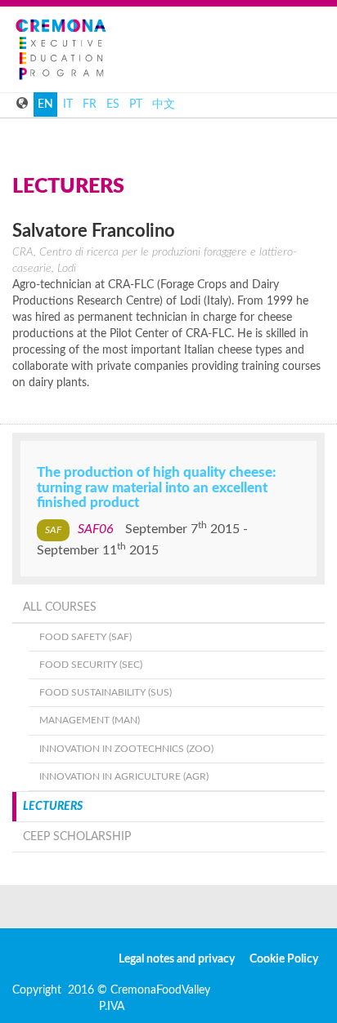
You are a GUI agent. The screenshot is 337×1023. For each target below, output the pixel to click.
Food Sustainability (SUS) (105, 692)
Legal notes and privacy (177, 959)
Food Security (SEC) (90, 664)
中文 (163, 104)
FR (90, 104)
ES (112, 104)
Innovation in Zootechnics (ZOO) (126, 749)
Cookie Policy (283, 959)
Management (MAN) (89, 720)
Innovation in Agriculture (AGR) (124, 776)
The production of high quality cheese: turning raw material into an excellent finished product (156, 487)
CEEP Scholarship (77, 837)
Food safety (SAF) (85, 637)
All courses (60, 607)
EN (45, 104)
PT (135, 104)
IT (68, 104)
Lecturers (53, 806)
